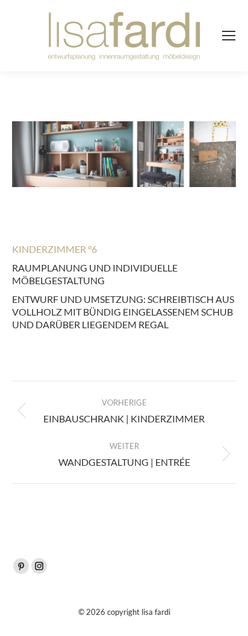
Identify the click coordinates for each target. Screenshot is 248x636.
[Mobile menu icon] (229, 35)
